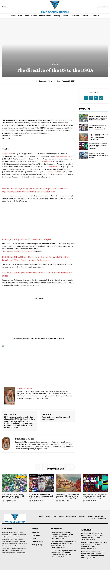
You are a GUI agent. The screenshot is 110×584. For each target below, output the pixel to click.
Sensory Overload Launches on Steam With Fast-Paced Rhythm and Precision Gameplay (98, 146)
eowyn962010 (7, 154)
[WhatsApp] (101, 98)
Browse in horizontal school (13, 136)
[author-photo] (3, 500)
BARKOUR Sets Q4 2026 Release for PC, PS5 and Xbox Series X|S (98, 155)
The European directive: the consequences (19, 251)
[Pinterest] (96, 98)
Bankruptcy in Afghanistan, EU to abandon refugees (26, 239)
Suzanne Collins (45, 81)
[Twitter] (91, 98)
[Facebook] (86, 98)
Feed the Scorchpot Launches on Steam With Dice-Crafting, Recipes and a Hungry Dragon (98, 136)
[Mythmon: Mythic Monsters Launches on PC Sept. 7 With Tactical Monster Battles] (83, 118)
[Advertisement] (38, 104)
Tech (52, 538)
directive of (38, 298)
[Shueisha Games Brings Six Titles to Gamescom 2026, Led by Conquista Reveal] (83, 127)
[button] (6, 7)
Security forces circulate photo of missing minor (56, 418)
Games (53, 547)
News (55, 64)
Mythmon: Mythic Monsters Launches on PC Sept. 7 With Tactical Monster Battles (98, 118)
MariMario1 (47, 161)
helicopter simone (63, 156)
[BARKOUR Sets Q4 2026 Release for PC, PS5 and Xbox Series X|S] (83, 155)
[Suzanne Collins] (7, 443)
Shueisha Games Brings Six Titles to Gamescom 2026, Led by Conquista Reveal (97, 127)
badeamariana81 (52, 172)
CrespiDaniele (52, 167)
